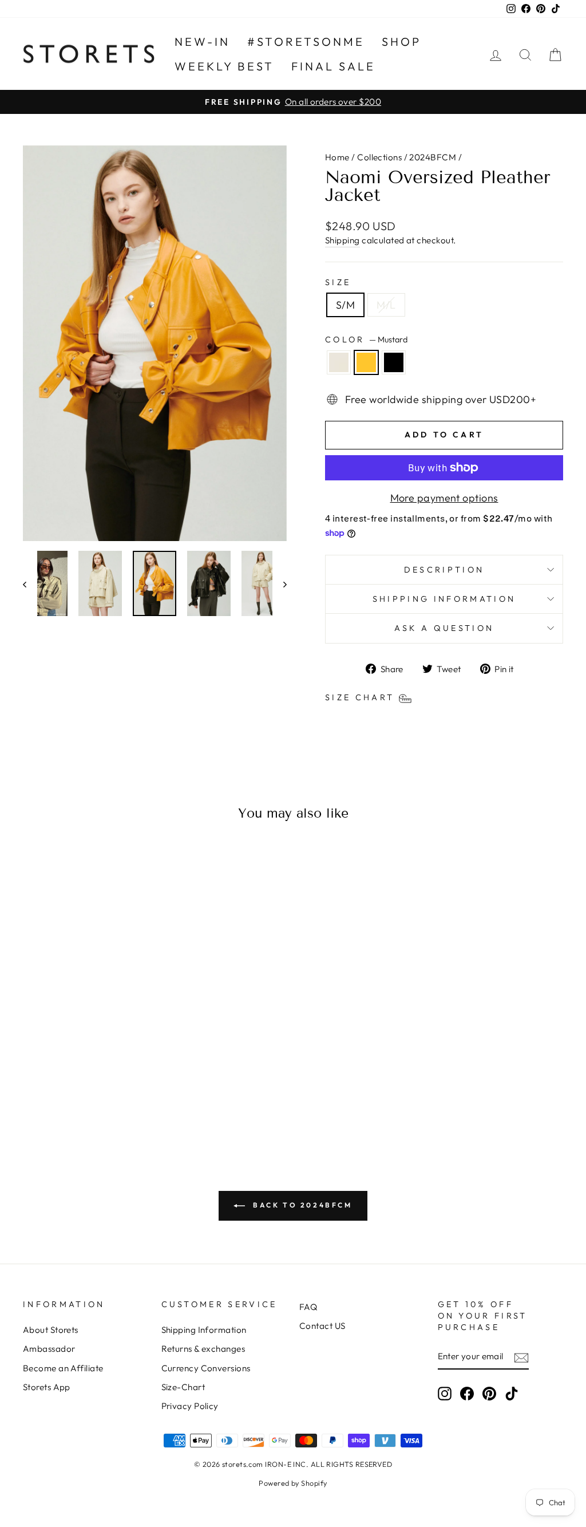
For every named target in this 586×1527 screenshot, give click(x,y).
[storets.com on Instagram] (445, 1393)
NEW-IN (202, 41)
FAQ (308, 1306)
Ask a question (444, 628)
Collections (379, 157)
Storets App (46, 1387)
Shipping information (444, 599)
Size (338, 282)
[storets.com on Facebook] (467, 1393)
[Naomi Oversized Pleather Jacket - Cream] (70, 1094)
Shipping (342, 240)
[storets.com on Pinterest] (489, 1393)
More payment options (444, 497)
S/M (345, 304)
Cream (338, 362)
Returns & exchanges (203, 1348)
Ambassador (49, 1348)
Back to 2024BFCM (301, 1205)
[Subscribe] (521, 1357)
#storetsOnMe (306, 41)
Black (393, 362)
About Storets (50, 1329)
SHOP (401, 41)
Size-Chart (183, 1387)
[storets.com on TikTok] (511, 1393)
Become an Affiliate (63, 1368)
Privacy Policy (190, 1405)
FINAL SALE (333, 66)
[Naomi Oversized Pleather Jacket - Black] (101, 1094)
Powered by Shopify (293, 1482)
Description (444, 570)
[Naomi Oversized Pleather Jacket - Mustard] (85, 1094)
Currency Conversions (206, 1368)
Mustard (366, 362)
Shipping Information (204, 1329)
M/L (386, 304)
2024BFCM (432, 157)
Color (366, 339)
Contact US (322, 1325)
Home (337, 157)
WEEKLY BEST (224, 66)
